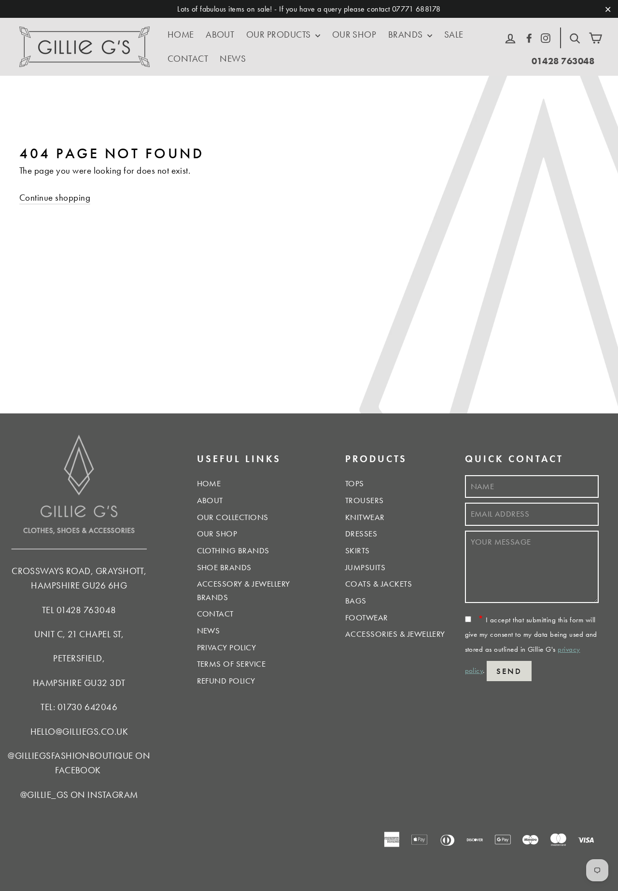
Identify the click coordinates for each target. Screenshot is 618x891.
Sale (454, 34)
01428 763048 (563, 61)
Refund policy (226, 680)
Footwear (366, 617)
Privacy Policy (226, 647)
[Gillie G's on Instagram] (545, 37)
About (220, 34)
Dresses (361, 533)
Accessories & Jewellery (395, 634)
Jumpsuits (365, 567)
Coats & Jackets (378, 583)
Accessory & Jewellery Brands (243, 590)
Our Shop (354, 34)
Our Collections (232, 517)
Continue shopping (54, 198)
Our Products (279, 34)
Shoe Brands (224, 567)
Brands (406, 34)
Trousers (364, 500)
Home (181, 34)
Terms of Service (231, 663)
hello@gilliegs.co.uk (79, 732)
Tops (354, 483)
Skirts (357, 550)
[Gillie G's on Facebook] (529, 37)
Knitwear (365, 517)
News (233, 59)
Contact (188, 59)
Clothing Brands (233, 550)
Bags (355, 600)
